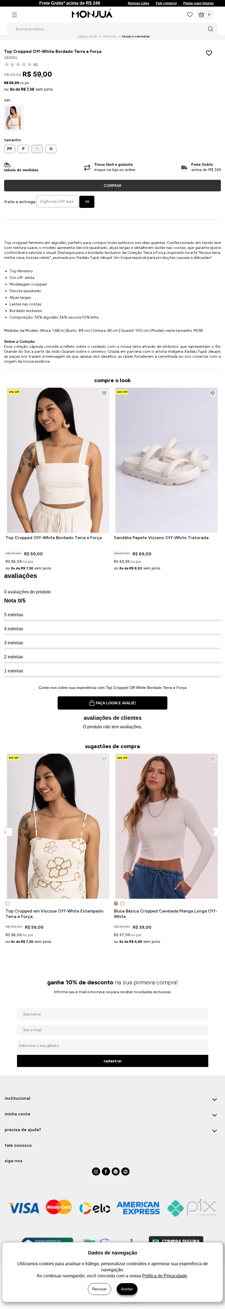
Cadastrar (112, 1061)
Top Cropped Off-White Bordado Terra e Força (53, 537)
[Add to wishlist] (210, 53)
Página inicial (87, 36)
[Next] (217, 832)
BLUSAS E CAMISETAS (136, 36)
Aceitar (127, 1289)
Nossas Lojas (138, 3)
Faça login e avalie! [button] (116, 703)
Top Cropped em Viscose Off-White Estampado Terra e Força (54, 913)
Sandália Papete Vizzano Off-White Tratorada (161, 537)
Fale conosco (166, 3)
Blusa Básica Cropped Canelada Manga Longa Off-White (165, 913)
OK (87, 201)
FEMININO (109, 36)
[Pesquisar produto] (210, 29)
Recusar (99, 1289)
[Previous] (8, 832)
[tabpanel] (58, 850)
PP (9, 148)
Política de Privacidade (164, 1275)
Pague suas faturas (198, 3)
